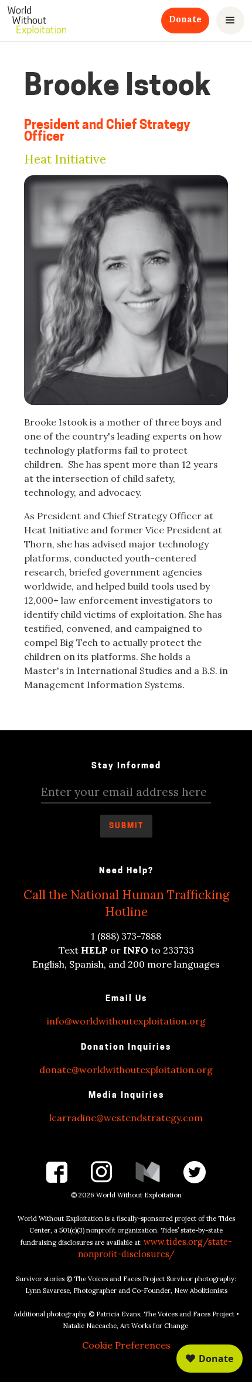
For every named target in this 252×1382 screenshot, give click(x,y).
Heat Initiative (65, 160)
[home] (37, 20)
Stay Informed (126, 766)
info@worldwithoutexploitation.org (126, 1021)
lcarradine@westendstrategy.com (126, 1118)
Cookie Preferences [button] (126, 1345)
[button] (230, 20)
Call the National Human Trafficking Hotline (126, 903)
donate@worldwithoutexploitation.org (126, 1069)
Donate (185, 19)
